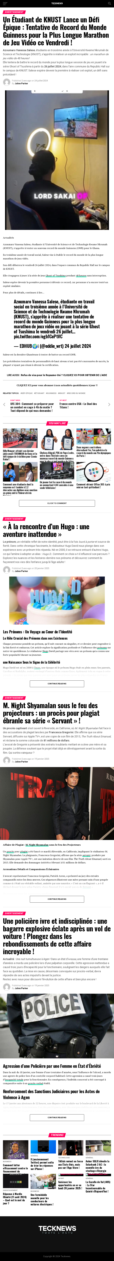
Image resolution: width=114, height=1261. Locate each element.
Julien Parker (21, 83)
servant (86, 855)
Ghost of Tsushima (56, 275)
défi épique (27, 393)
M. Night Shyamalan (37, 844)
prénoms (102, 647)
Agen (25, 1097)
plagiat (24, 851)
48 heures (81, 275)
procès (10, 851)
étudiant (39, 393)
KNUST (62, 393)
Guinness (51, 393)
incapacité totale (14, 1079)
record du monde (76, 393)
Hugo (45, 651)
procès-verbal (35, 1083)
